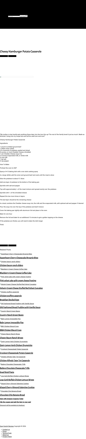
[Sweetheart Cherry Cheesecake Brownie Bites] (43, 254)
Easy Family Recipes (7, 426)
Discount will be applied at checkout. (12, 405)
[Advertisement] (38, 39)
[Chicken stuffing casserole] (43, 292)
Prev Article (4, 56)
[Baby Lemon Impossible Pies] (43, 319)
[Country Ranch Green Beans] (43, 311)
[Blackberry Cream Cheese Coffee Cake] (43, 269)
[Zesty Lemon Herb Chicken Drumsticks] (43, 341)
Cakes (4, 8)
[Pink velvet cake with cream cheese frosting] (43, 277)
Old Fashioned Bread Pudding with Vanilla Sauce (20, 307)
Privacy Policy (7, 436)
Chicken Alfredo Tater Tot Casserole (15, 360)
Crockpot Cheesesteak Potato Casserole (16, 353)
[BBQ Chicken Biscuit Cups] (43, 326)
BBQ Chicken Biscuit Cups (10, 330)
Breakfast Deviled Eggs (9, 299)
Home (4, 4)
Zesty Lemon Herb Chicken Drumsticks (16, 345)
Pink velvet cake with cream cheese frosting (18, 280)
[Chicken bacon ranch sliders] (43, 261)
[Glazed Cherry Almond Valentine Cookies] (43, 384)
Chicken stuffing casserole (11, 295)
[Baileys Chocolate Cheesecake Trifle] (43, 364)
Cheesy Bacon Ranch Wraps (11, 337)
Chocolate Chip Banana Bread (12, 395)
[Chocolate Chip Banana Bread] (43, 391)
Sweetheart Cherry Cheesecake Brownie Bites (19, 257)
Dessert (5, 10)
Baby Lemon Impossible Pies (11, 322)
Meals (4, 5)
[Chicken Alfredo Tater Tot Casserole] (43, 357)
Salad (4, 11)
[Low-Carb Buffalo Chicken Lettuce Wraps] (43, 376)
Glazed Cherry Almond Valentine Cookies (17, 387)
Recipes (4, 7)
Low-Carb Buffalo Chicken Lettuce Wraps (17, 379)
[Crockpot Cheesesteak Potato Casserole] (43, 349)
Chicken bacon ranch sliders (11, 265)
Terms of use (7, 433)
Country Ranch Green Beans (11, 315)
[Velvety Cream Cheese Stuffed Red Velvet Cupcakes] (43, 284)
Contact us (6, 429)
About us (6, 435)
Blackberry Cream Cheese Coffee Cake (15, 273)
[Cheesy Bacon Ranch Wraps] (43, 334)
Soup (4, 12)
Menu (2, 1)
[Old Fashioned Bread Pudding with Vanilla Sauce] (43, 303)
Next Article (12, 56)
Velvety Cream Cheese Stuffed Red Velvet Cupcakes (21, 288)
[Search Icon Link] (3, 14)
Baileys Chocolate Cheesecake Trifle (15, 368)
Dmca (4, 431)
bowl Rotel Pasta (7, 372)
